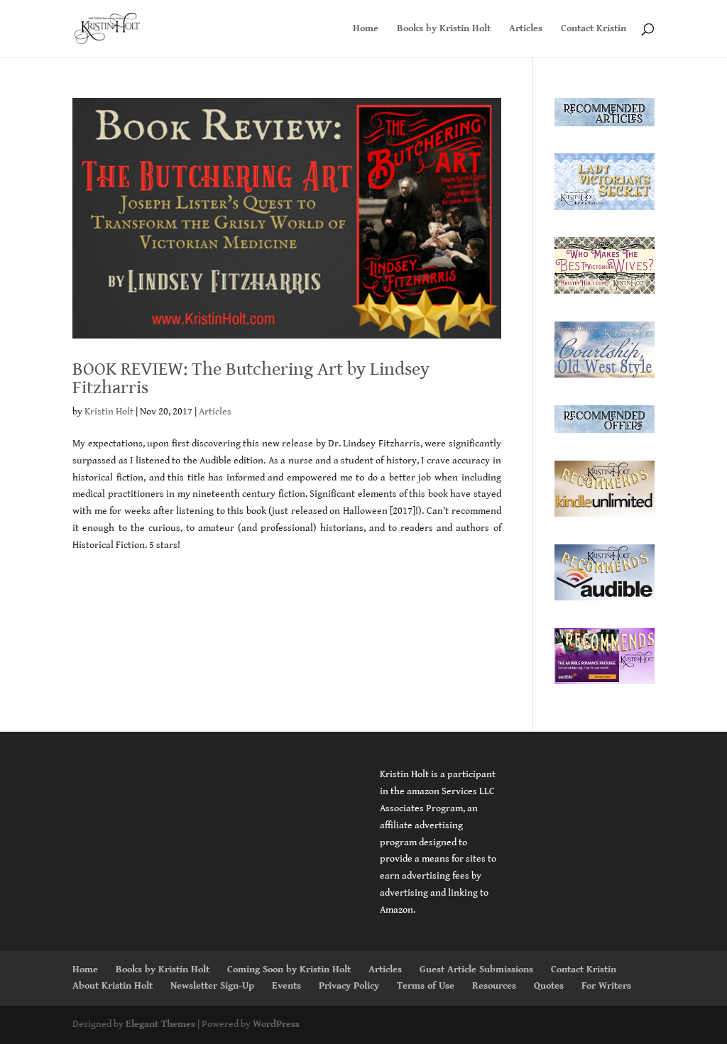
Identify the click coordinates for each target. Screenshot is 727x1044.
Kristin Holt (108, 411)
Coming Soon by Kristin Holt (289, 969)
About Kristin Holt (112, 985)
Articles (525, 28)
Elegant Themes (160, 1024)
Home (365, 28)
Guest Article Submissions (476, 969)
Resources (494, 985)
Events (286, 985)
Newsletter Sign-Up (212, 985)
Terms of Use (425, 985)
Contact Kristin (593, 28)
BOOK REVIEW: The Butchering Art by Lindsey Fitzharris (251, 378)
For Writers (606, 985)
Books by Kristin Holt (444, 28)
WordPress (276, 1024)
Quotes (549, 985)
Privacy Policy (349, 985)
